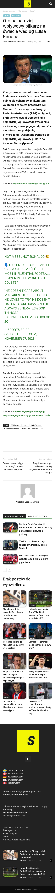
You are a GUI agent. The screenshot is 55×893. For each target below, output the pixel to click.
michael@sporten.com (14, 815)
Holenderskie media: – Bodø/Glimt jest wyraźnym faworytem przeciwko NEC (32, 871)
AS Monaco (15, 425)
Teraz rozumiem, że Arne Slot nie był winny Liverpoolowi (13, 645)
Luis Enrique (36, 425)
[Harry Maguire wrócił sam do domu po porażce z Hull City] (40, 661)
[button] (5, 4)
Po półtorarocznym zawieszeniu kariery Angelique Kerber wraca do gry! (40, 468)
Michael (23, 860)
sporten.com (14, 782)
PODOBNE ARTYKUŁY (15, 516)
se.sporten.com (15, 770)
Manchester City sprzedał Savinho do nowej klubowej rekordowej (32, 854)
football (6, 605)
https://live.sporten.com (19, 48)
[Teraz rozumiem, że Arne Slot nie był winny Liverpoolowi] (14, 631)
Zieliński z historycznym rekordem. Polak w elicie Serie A (33, 545)
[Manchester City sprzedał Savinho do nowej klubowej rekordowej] (14, 598)
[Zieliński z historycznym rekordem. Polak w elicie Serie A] (10, 545)
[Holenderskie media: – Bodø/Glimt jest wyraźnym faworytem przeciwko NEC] (40, 598)
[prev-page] (5, 570)
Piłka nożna (22, 11)
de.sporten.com (15, 776)
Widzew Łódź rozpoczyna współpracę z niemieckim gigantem (33, 559)
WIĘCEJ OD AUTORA (37, 516)
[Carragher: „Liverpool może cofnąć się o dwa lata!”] (40, 631)
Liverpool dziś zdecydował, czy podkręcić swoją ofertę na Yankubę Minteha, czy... (40, 707)
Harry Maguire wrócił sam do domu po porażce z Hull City (39, 674)
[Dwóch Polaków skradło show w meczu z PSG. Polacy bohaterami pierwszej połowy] (10, 527)
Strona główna (9, 11)
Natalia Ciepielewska (16, 42)
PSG (42, 428)
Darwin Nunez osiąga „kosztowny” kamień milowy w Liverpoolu (13, 466)
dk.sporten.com (15, 773)
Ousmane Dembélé (11, 428)
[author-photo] (28, 497)
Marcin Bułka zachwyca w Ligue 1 (31, 183)
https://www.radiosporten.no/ (26, 48)
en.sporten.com (15, 779)
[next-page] (9, 570)
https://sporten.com (13, 48)
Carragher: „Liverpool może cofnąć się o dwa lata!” (40, 645)
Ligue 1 (32, 11)
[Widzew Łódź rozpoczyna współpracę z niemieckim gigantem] (10, 559)
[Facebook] (6, 48)
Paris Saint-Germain (30, 428)
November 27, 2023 (19, 338)
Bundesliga (8, 563)
